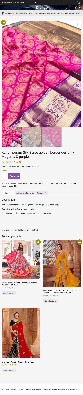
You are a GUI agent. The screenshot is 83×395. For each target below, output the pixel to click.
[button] (78, 24)
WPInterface (72, 389)
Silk (15, 186)
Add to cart (14, 176)
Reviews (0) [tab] (41, 193)
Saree (55, 183)
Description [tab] (9, 193)
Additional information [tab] (25, 193)
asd (28, 13)
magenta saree (7, 186)
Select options (8, 293)
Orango (42, 7)
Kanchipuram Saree (45, 183)
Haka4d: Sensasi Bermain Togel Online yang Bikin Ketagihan (52, 13)
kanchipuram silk (69, 183)
